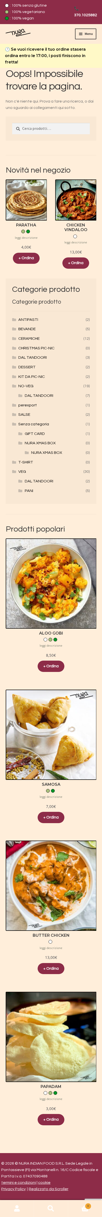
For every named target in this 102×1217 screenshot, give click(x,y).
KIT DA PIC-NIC (31, 377)
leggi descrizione (26, 238)
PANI (29, 491)
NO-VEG (25, 386)
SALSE (24, 414)
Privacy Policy (13, 1189)
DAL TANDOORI (32, 357)
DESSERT (27, 367)
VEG (22, 472)
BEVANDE (27, 329)
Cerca (51, 1208)
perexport (27, 405)
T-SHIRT (25, 462)
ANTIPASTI (28, 320)
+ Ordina (26, 258)
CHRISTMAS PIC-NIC (36, 348)
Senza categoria (33, 424)
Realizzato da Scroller (48, 1189)
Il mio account (17, 1208)
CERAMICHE (29, 339)
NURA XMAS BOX (40, 443)
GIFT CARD (35, 434)
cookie (44, 1183)
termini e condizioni (18, 1183)
